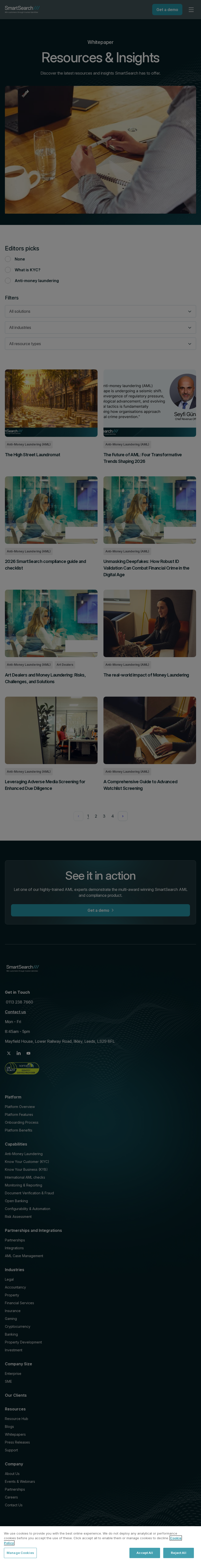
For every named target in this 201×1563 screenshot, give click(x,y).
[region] (100, 1544)
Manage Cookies (20, 1553)
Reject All (178, 1553)
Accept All (145, 1553)
